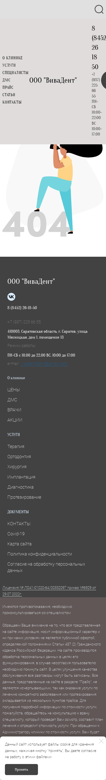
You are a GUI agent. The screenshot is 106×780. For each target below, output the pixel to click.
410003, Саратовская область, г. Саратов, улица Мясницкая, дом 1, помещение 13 (47, 334)
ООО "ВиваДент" (53, 80)
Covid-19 (16, 533)
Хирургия (17, 466)
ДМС (6, 80)
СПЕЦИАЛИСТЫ (15, 73)
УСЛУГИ (9, 65)
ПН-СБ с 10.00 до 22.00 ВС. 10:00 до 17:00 (41, 355)
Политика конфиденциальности (39, 553)
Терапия (15, 446)
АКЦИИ (14, 419)
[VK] (11, 297)
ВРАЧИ (14, 409)
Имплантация (21, 477)
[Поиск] (99, 9)
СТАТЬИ (8, 95)
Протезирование (24, 497)
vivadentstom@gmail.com (44, 363)
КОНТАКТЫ (11, 102)
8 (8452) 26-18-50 (22, 307)
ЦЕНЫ (13, 389)
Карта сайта (19, 543)
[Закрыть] (101, 741)
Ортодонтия (19, 456)
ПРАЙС (8, 87)
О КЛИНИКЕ (12, 58)
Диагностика (20, 487)
